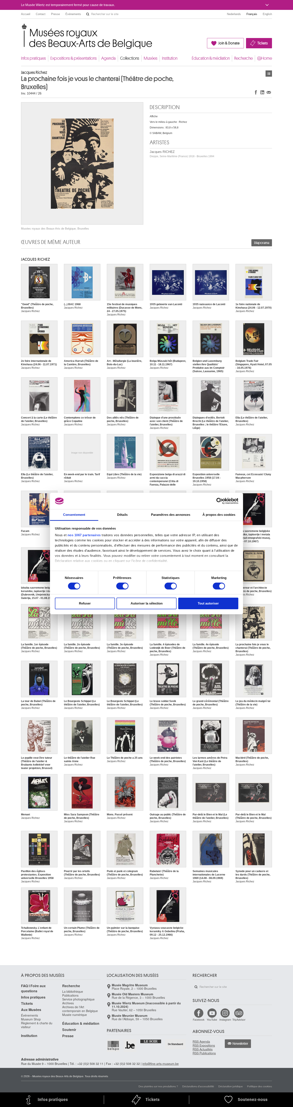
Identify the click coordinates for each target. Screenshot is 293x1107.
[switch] (122, 586)
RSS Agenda (201, 1041)
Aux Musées (31, 1009)
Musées (150, 58)
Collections (129, 58)
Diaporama (261, 243)
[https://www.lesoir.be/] (151, 1041)
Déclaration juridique (230, 1086)
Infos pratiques (33, 58)
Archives (68, 1003)
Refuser (85, 603)
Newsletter (240, 1043)
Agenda (108, 58)
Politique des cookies (259, 1086)
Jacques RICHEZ (182, 154)
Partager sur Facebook (256, 92)
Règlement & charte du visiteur (36, 1025)
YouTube (212, 1019)
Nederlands (234, 14)
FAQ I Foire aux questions (33, 988)
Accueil (25, 14)
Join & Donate (229, 43)
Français (251, 14)
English (267, 14)
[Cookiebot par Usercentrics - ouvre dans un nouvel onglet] (219, 501)
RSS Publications (204, 1053)
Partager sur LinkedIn (262, 92)
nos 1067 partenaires (84, 535)
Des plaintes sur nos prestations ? (158, 1086)
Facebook (198, 1019)
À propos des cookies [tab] (219, 514)
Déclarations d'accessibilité (198, 1086)
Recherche (243, 58)
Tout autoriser (208, 603)
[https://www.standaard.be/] (175, 1043)
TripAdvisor (238, 1019)
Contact (40, 14)
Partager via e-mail (269, 92)
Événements (73, 14)
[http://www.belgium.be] (130, 1045)
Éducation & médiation (211, 58)
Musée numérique (74, 1015)
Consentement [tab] (74, 514)
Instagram (225, 1019)
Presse (55, 14)
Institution (169, 58)
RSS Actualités (203, 1049)
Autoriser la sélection (147, 603)
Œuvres (269, 73)
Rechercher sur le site (88, 14)
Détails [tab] (122, 514)
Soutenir (69, 1029)
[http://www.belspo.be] (113, 1045)
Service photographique (78, 999)
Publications (70, 995)
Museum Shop (31, 1019)
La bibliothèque (72, 991)
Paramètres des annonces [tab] (170, 514)
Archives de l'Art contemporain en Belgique (80, 1009)
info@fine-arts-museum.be (160, 1063)
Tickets (262, 43)
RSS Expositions (204, 1045)
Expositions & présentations (73, 58)
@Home (264, 58)
